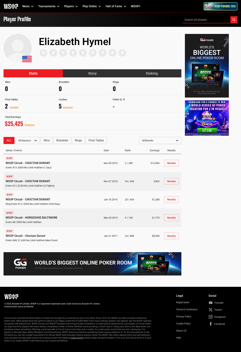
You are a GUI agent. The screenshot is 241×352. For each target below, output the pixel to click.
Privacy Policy (183, 316)
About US (181, 330)
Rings (78, 140)
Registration (182, 302)
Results (171, 163)
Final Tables (96, 140)
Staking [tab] (152, 73)
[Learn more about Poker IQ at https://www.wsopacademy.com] (124, 99)
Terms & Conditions (186, 309)
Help (178, 337)
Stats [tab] (33, 73)
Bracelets (62, 140)
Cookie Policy (183, 323)
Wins (47, 140)
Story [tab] (92, 73)
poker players (77, 338)
